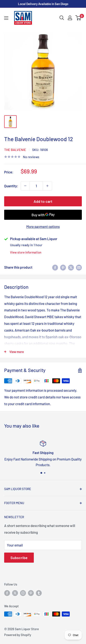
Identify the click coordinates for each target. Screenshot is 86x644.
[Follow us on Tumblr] (39, 593)
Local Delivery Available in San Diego (43, 4)
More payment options (43, 226)
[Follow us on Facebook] (7, 593)
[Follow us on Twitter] (15, 593)
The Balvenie (15, 150)
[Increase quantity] (47, 185)
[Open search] (61, 18)
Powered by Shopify (17, 635)
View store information (25, 252)
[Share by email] (79, 267)
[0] (78, 17)
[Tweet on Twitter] (71, 267)
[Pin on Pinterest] (63, 267)
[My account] (70, 18)
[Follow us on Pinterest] (31, 593)
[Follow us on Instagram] (23, 593)
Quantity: (11, 186)
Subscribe (19, 557)
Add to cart (43, 201)
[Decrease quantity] (25, 185)
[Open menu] (6, 18)
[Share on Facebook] (55, 267)
